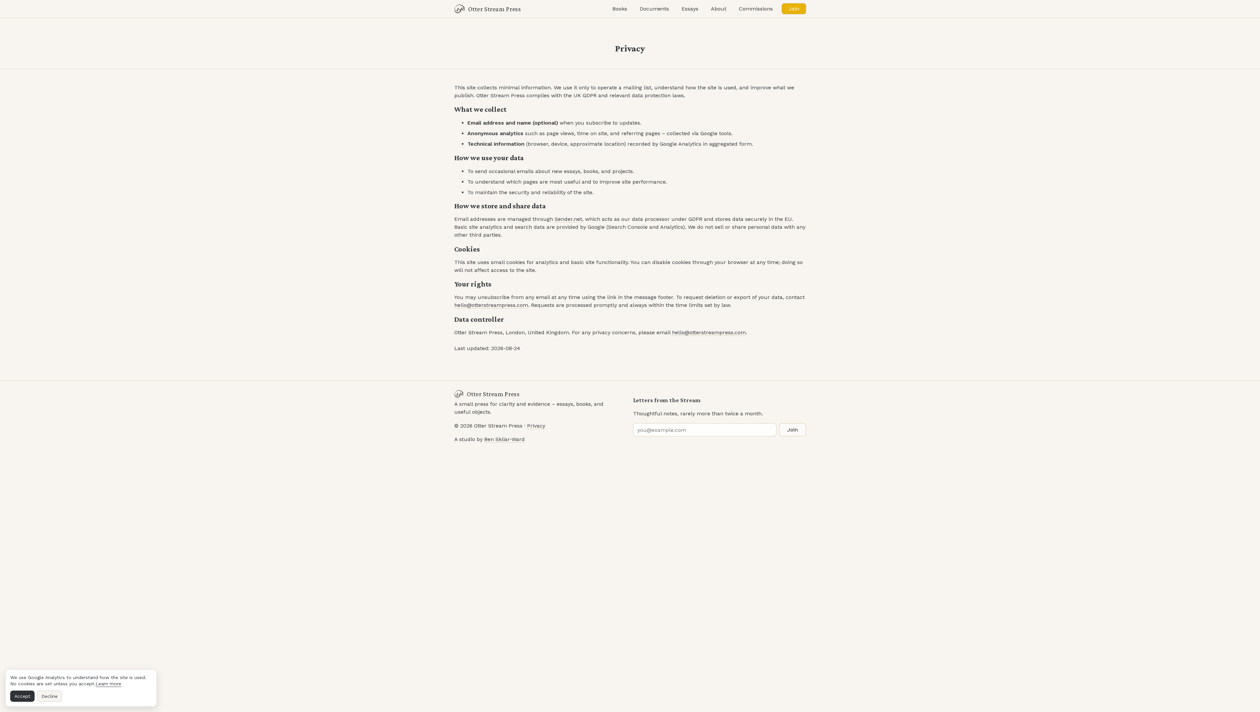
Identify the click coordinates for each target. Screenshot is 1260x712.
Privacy (536, 426)
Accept (22, 696)
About (718, 9)
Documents (654, 9)
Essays (690, 9)
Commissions (756, 9)
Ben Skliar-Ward (504, 439)
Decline (50, 696)
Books (619, 9)
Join (793, 9)
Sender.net (568, 219)
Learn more (108, 683)
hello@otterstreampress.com (491, 305)
